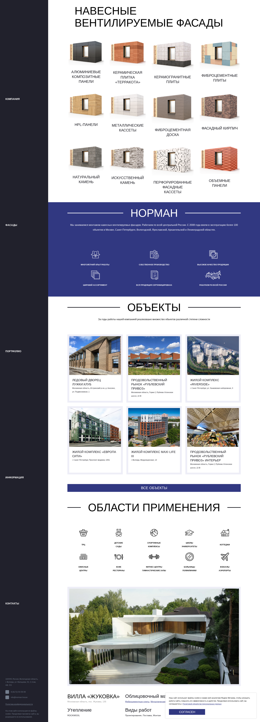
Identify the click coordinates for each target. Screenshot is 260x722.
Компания (12, 99)
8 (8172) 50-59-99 (18, 692)
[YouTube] (19, 672)
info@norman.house (19, 697)
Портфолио (13, 351)
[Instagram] (31, 672)
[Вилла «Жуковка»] (154, 636)
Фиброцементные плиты (137, 701)
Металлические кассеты (162, 701)
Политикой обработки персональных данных (202, 704)
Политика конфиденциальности (19, 704)
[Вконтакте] (6, 672)
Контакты (12, 603)
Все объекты (154, 488)
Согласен (187, 712)
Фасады (11, 225)
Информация (14, 477)
